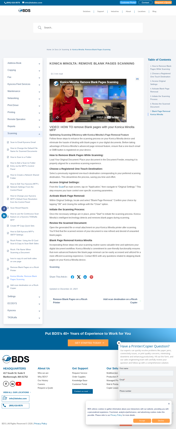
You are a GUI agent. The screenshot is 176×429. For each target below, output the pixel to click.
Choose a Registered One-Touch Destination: (160, 75)
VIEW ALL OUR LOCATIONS (16, 392)
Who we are (43, 373)
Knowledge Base (79, 380)
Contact (145, 3)
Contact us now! (81, 391)
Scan (61, 187)
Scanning (65, 50)
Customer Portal (128, 3)
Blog (154, 11)
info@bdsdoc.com (18, 398)
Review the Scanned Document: (160, 105)
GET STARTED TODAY (88, 342)
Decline (161, 421)
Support (100, 11)
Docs (57, 50)
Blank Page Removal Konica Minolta (160, 112)
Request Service (79, 373)
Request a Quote (163, 3)
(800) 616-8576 (13, 3)
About (128, 11)
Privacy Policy (116, 415)
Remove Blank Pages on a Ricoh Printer (70, 301)
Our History (43, 380)
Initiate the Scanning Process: (160, 97)
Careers (41, 384)
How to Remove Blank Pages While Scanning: (160, 67)
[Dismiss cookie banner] (169, 404)
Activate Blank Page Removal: (159, 90)
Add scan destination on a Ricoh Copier (120, 301)
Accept (142, 421)
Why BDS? (43, 377)
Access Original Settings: (158, 82)
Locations (141, 11)
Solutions (86, 11)
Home (49, 50)
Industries (115, 11)
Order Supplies (79, 377)
